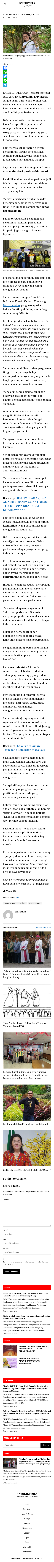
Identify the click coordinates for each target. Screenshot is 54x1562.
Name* (5, 1230)
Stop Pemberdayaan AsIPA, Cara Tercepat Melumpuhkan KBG (25, 1024)
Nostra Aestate (11, 305)
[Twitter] (27, 76)
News (27, 1504)
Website (6, 1248)
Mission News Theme (19, 1558)
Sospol (27, 1532)
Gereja (27, 1518)
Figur (27, 1542)
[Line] (27, 80)
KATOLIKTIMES (27, 3)
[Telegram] (27, 85)
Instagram (27, 1551)
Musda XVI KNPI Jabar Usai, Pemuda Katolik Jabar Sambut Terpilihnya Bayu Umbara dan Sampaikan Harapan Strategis (25, 1388)
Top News (27, 1509)
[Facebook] (27, 68)
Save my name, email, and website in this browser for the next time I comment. (25, 1263)
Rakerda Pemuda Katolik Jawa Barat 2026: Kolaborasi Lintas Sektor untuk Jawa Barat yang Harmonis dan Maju (27, 1413)
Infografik (27, 1547)
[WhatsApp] (27, 72)
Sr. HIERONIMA (34, 903)
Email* (5, 1239)
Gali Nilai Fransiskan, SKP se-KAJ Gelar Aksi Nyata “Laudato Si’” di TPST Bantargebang (25, 1294)
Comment (6, 1200)
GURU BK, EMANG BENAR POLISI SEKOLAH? (27, 1169)
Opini (16, 897)
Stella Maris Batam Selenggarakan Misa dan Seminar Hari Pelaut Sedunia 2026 (27, 1317)
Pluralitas (22, 903)
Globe (27, 1523)
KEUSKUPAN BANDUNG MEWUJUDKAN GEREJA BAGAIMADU (29, 1361)
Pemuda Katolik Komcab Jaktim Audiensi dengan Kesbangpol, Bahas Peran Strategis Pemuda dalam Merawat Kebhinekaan (25, 1075)
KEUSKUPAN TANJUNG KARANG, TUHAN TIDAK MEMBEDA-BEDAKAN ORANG (34, 1348)
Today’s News (27, 1514)
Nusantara (27, 1528)
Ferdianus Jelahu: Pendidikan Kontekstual (25, 1123)
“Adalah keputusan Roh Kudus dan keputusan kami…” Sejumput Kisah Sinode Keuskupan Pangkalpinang (27, 974)
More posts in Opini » (43, 927)
